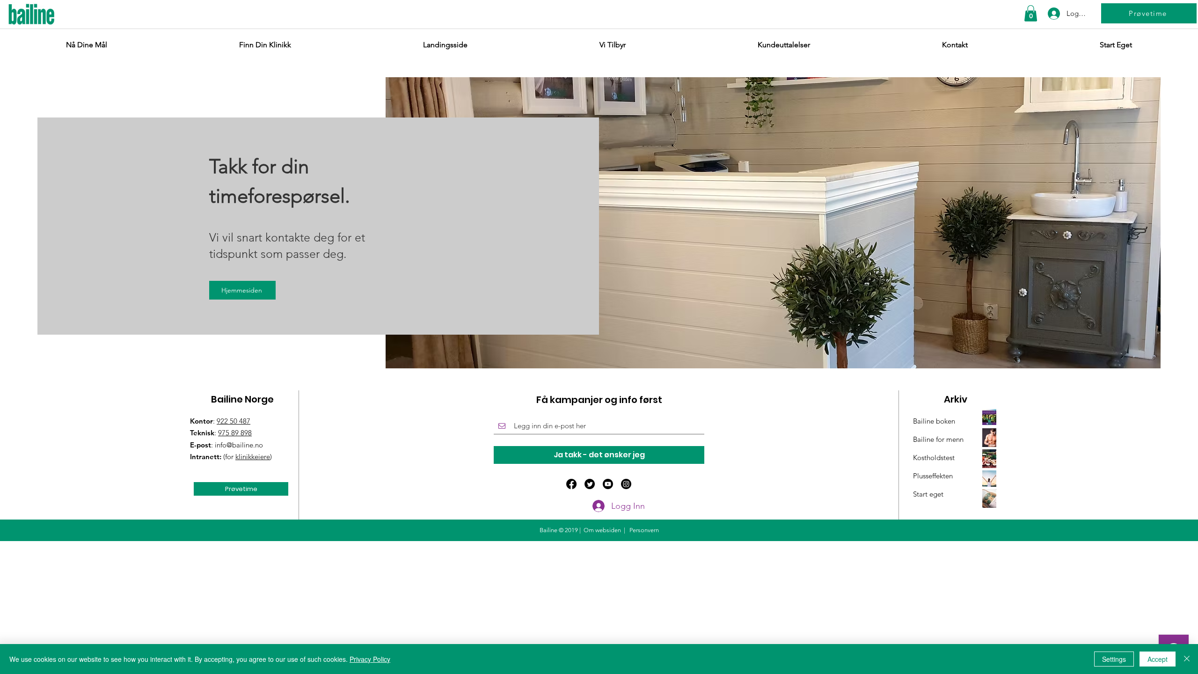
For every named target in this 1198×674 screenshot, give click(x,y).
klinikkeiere (252, 456)
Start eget (928, 494)
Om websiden (602, 530)
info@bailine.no (239, 444)
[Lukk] (1186, 659)
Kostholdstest (934, 457)
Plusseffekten (933, 475)
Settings (1114, 659)
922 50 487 (233, 421)
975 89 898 (235, 432)
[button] (1030, 13)
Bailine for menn (938, 439)
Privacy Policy (370, 659)
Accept (1157, 659)
